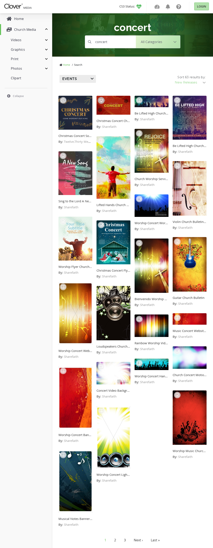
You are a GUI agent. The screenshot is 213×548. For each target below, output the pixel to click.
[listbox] (190, 82)
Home (66, 64)
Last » (155, 540)
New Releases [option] (186, 82)
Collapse (18, 96)
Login (201, 6)
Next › (138, 540)
